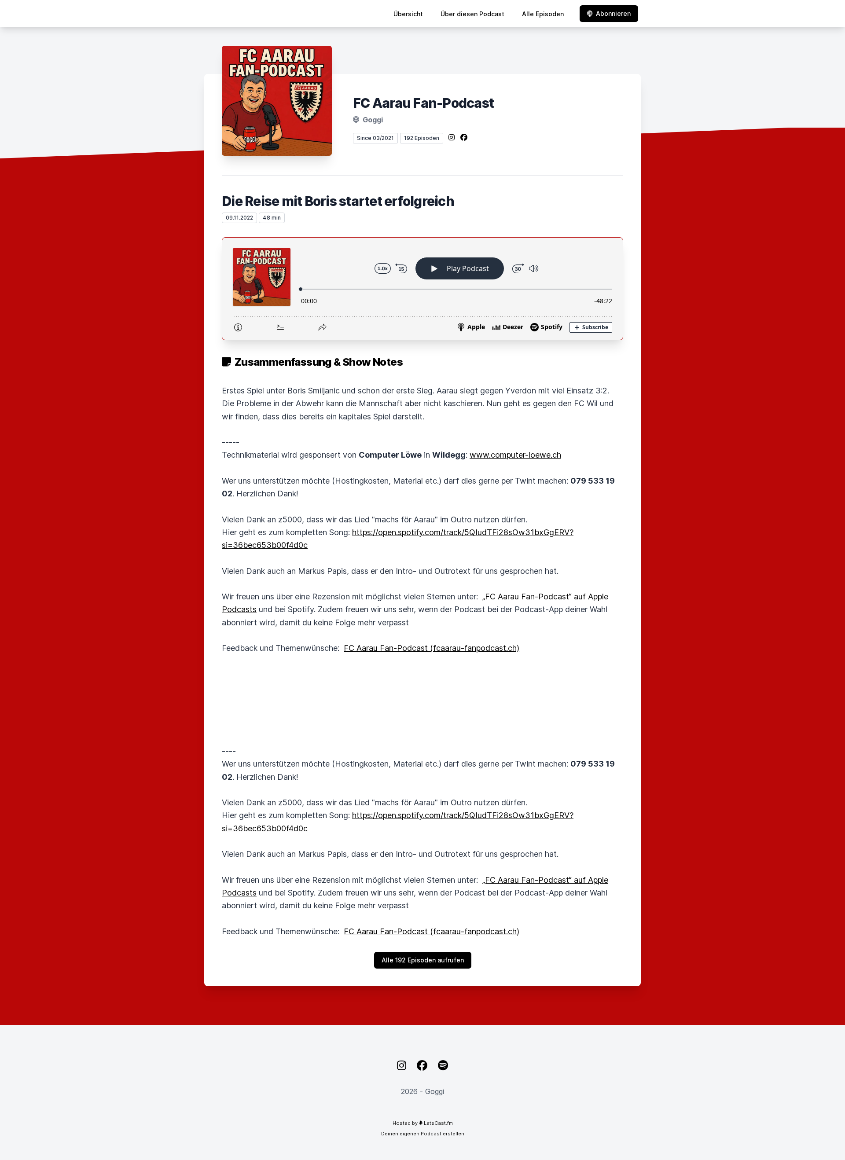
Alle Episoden (543, 14)
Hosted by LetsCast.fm (423, 1123)
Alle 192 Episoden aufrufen (423, 960)
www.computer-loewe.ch (515, 454)
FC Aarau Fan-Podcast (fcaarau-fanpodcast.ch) (431, 648)
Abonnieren (613, 13)
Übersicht (408, 14)
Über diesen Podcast (472, 14)
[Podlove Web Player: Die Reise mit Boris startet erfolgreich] (422, 289)
